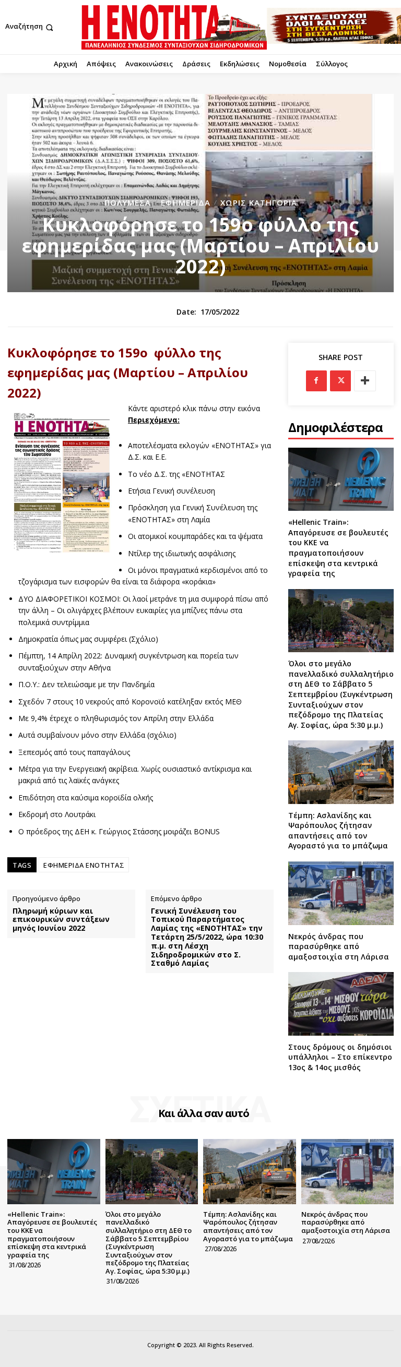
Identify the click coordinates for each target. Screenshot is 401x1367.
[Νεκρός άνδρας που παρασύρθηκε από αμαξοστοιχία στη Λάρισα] (341, 893)
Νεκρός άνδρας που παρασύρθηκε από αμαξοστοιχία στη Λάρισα (338, 946)
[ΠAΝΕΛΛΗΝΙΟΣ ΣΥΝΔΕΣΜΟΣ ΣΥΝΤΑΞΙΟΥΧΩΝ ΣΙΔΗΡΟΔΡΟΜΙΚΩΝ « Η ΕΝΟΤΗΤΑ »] (174, 27)
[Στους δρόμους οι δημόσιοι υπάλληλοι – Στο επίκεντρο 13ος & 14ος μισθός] (341, 1003)
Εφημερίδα (185, 203)
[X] (340, 380)
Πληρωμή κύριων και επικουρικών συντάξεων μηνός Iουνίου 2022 (61, 920)
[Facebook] (316, 380)
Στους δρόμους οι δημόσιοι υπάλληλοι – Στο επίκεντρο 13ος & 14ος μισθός (340, 1057)
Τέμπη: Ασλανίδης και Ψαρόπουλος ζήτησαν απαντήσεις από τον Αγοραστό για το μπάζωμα (338, 830)
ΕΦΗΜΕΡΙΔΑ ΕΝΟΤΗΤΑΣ (83, 865)
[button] (30, 27)
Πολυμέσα (127, 203)
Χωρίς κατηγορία (258, 203)
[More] (365, 380)
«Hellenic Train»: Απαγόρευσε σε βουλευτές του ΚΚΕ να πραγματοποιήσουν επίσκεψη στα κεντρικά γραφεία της (338, 547)
